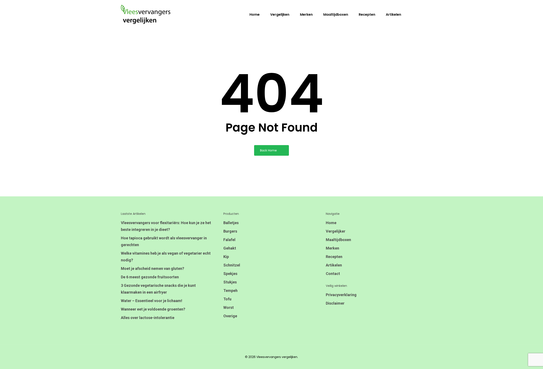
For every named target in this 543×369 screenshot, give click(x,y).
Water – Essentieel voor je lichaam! (151, 300)
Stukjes (230, 282)
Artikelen (334, 265)
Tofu (227, 299)
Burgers (230, 231)
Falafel (229, 239)
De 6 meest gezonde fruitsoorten (150, 277)
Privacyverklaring (341, 295)
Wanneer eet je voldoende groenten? (153, 309)
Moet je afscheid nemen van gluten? (152, 268)
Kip (226, 256)
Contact (333, 273)
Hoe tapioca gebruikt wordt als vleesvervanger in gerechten (164, 241)
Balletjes (231, 223)
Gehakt (229, 248)
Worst (228, 307)
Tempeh (230, 290)
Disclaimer (335, 303)
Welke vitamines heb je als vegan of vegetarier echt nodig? (166, 256)
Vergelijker (335, 231)
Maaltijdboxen (338, 239)
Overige (230, 316)
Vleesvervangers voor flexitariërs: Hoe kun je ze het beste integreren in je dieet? (166, 226)
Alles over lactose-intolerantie (147, 317)
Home (331, 223)
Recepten (334, 256)
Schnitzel (231, 265)
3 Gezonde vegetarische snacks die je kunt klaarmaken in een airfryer (158, 288)
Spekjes (230, 273)
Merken (332, 248)
